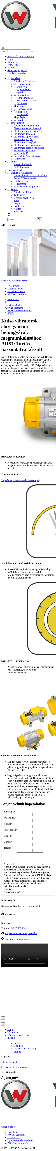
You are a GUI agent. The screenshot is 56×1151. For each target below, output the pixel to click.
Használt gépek (15, 170)
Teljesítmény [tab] (7, 480)
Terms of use (13, 1137)
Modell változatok (16, 291)
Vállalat (8, 823)
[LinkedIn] (16, 1078)
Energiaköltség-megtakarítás (27, 156)
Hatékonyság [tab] (33, 480)
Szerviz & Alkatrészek (22, 172)
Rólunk (14, 189)
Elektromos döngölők (24, 134)
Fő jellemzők (13, 286)
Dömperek (22, 103)
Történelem (19, 195)
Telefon (7, 847)
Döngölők (22, 86)
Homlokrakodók (25, 97)
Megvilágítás (20, 117)
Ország (8, 835)
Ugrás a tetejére (8, 1126)
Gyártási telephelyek (24, 197)
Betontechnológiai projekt (26, 186)
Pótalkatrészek (21, 181)
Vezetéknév (10, 817)
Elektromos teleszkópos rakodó (29, 147)
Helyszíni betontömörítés (19, 310)
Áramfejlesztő (20, 111)
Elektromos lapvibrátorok (26, 136)
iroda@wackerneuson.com (14, 1067)
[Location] (3, 1078)
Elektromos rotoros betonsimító (29, 131)
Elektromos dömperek (24, 150)
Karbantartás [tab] (20, 480)
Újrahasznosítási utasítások (20, 1140)
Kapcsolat (12, 62)
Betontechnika (24, 84)
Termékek (15, 78)
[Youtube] (13, 1078)
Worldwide (12, 65)
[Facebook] (10, 1078)
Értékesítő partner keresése (20, 56)
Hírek (16, 200)
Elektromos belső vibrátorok (27, 128)
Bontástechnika (24, 109)
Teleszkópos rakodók (27, 100)
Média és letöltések (16, 294)
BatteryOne (19, 159)
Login (10, 59)
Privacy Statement (16, 1134)
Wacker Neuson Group (18, 1035)
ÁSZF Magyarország (17, 1143)
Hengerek (18, 92)
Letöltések (19, 206)
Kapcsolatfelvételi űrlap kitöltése (21, 933)
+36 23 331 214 (18, 928)
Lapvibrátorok (24, 89)
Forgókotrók (23, 95)
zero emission (17, 122)
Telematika (22, 184)
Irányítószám (11, 829)
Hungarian (21, 73)
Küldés (8, 889)
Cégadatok (12, 1132)
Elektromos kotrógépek (25, 142)
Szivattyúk (22, 120)
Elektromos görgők (23, 139)
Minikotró (18, 106)
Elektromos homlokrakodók (27, 145)
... (8, 302)
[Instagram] (6, 1078)
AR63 (10, 313)
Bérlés (14, 161)
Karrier (10, 67)
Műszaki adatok (15, 288)
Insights (17, 203)
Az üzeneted (10, 864)
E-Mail (8, 841)
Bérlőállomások (21, 167)
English (11, 73)
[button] (17, 70)
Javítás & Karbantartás (25, 178)
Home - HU (13, 299)
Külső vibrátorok (15, 307)
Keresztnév (9, 811)
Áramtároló (22, 114)
